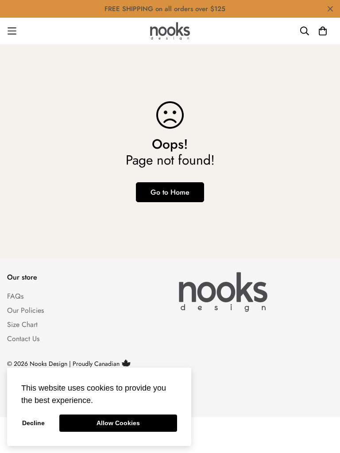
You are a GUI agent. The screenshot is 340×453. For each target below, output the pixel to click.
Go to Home (170, 192)
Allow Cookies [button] (118, 422)
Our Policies (25, 310)
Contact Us (23, 339)
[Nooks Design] (170, 31)
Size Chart (22, 324)
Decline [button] (33, 422)
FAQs (15, 296)
